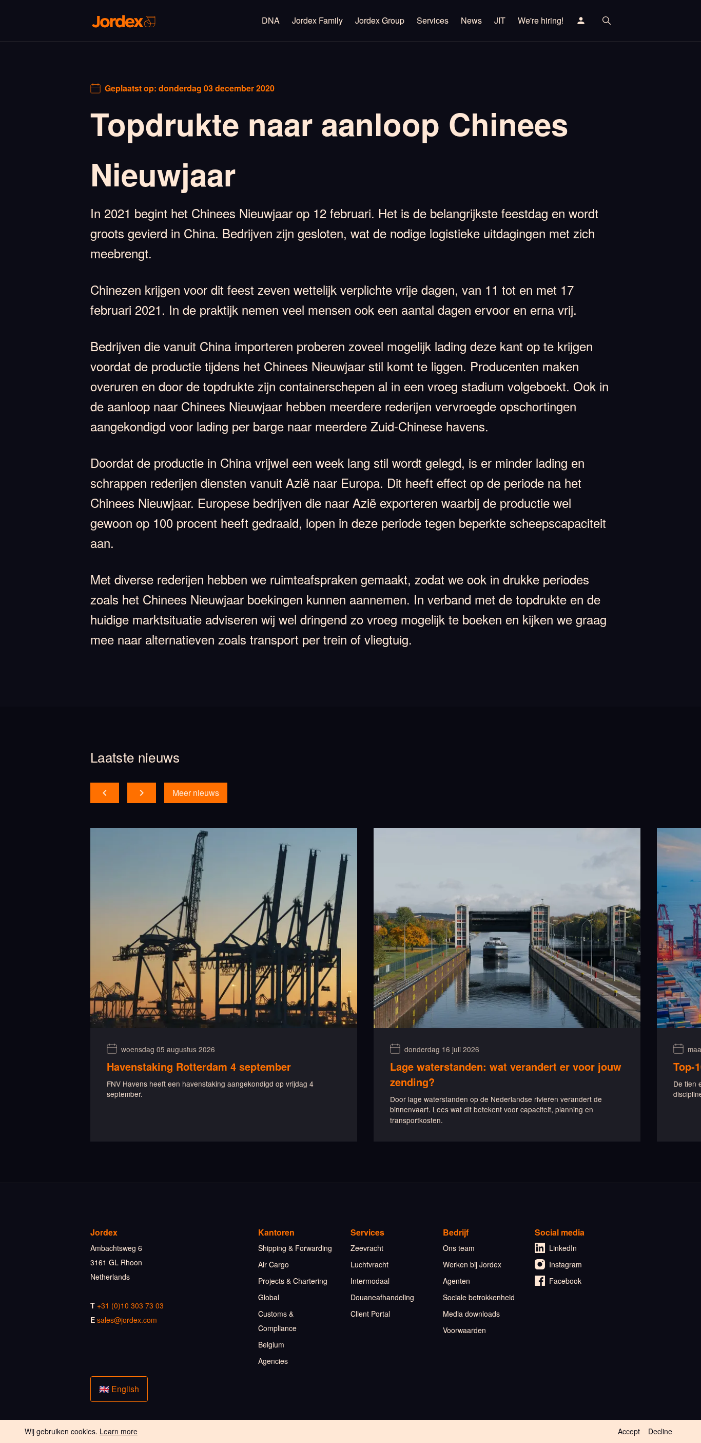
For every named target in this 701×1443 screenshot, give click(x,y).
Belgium (271, 1344)
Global (268, 1297)
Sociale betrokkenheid (479, 1297)
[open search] (606, 20)
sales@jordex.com (127, 1320)
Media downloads (471, 1313)
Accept (629, 1431)
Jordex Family (317, 20)
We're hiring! (540, 20)
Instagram (565, 1264)
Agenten (456, 1281)
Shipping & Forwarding (295, 1248)
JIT (499, 20)
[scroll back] (104, 793)
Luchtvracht (369, 1264)
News (471, 20)
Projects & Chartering (292, 1281)
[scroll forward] (141, 793)
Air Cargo (273, 1264)
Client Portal (370, 1313)
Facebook (565, 1281)
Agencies (273, 1361)
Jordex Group (379, 20)
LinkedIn (563, 1248)
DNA (271, 20)
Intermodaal (370, 1281)
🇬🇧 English (119, 1389)
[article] (223, 985)
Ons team (459, 1248)
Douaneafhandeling (382, 1297)
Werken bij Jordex (472, 1264)
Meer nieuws (195, 793)
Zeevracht (366, 1248)
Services (433, 20)
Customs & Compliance (277, 1320)
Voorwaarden (464, 1330)
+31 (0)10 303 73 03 (130, 1305)
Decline (660, 1431)
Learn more (119, 1431)
